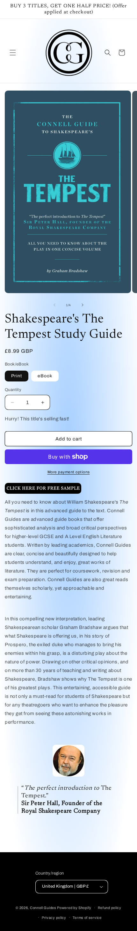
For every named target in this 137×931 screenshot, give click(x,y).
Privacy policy (54, 918)
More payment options (68, 472)
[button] (13, 53)
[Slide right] (83, 305)
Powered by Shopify (74, 908)
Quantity (13, 390)
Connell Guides (43, 908)
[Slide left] (54, 305)
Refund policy (109, 908)
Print (16, 375)
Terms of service (87, 918)
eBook (45, 375)
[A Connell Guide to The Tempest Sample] (43, 493)
